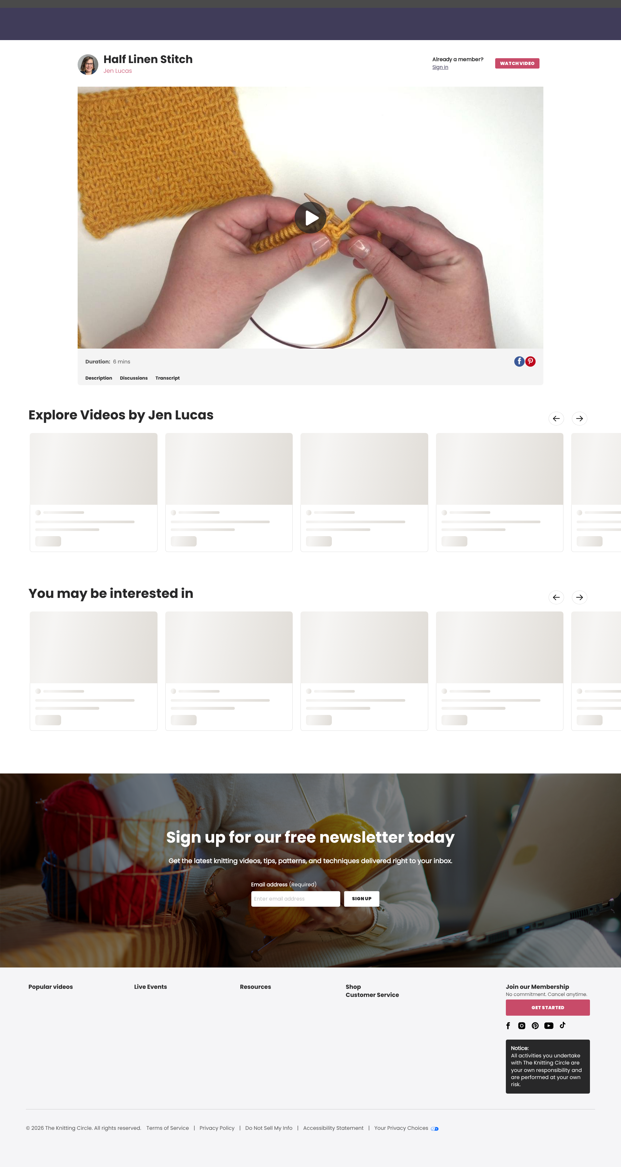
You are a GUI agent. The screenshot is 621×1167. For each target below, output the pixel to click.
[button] (458, 63)
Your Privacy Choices (401, 1128)
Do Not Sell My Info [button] (269, 1128)
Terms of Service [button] (168, 1128)
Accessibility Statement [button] (333, 1128)
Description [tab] (98, 378)
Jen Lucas (118, 71)
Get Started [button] (547, 1007)
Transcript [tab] (168, 378)
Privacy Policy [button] (217, 1128)
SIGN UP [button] (362, 898)
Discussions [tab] (134, 378)
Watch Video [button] (517, 63)
